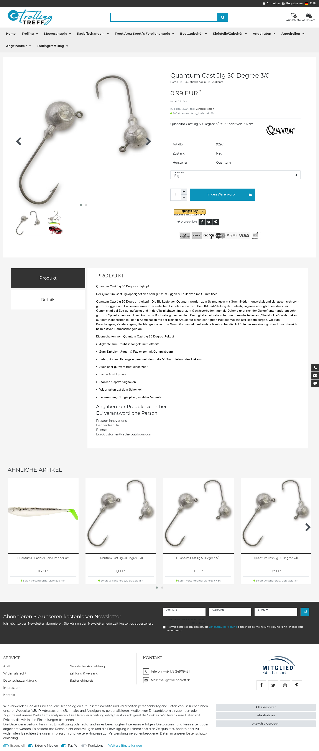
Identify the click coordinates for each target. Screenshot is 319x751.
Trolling (28, 34)
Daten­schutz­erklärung (20, 681)
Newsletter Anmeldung (87, 666)
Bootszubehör (192, 34)
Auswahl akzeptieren (265, 723)
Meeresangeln (56, 34)
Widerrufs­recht (14, 673)
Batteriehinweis (82, 681)
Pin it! (215, 222)
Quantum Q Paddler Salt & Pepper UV (43, 558)
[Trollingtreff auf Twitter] (273, 685)
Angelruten (262, 34)
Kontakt (9, 695)
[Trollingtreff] (28, 17)
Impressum (12, 688)
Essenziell (17, 746)
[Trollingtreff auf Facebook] (261, 685)
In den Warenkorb (221, 194)
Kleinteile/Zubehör (228, 34)
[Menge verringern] (184, 198)
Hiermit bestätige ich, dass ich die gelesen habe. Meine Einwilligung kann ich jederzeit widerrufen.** (235, 628)
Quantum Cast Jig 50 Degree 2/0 (276, 558)
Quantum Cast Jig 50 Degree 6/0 (121, 558)
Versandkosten (205, 108)
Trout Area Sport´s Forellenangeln (143, 34)
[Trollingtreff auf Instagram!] (285, 685)
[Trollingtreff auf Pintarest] (297, 685)
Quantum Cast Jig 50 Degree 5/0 (198, 558)
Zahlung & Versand (84, 673)
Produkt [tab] (48, 278)
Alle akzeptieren (266, 707)
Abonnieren (305, 612)
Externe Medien (46, 746)
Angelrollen (291, 34)
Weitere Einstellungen (125, 746)
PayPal (73, 746)
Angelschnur (17, 46)
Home (11, 34)
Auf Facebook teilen (202, 222)
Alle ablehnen (266, 715)
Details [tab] (48, 299)
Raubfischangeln (91, 34)
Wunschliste (188, 221)
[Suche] (222, 17)
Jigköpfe (217, 81)
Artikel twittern (209, 222)
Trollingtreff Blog (51, 46)
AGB (6, 666)
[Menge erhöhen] (184, 192)
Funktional (96, 746)
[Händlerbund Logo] (279, 665)
